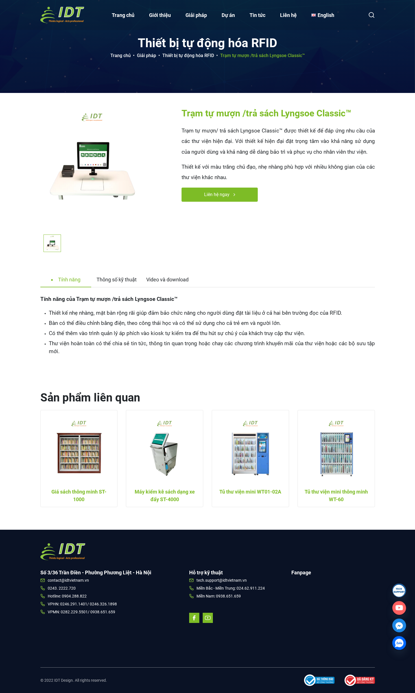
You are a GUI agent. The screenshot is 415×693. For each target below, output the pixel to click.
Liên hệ (288, 15)
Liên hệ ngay (217, 194)
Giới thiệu (160, 15)
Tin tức (257, 15)
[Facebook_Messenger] (399, 625)
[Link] (399, 590)
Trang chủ (123, 15)
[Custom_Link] (399, 608)
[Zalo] (399, 643)
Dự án (228, 15)
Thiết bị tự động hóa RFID (188, 55)
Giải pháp (196, 15)
